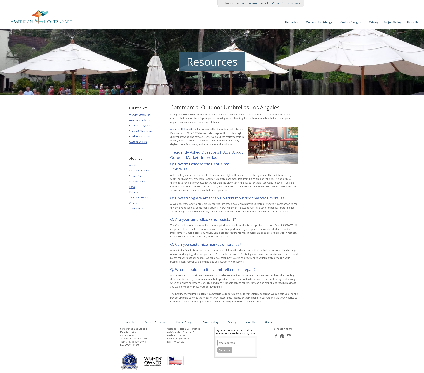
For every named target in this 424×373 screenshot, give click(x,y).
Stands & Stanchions (140, 131)
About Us (412, 22)
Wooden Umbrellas (139, 114)
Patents (133, 192)
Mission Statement (139, 170)
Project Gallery (393, 22)
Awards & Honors (139, 197)
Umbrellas (291, 22)
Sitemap (269, 322)
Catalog (374, 22)
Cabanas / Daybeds (140, 125)
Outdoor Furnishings (319, 22)
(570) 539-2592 (132, 345)
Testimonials (136, 208)
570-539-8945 (292, 3)
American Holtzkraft (181, 129)
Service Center (137, 176)
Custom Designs (350, 22)
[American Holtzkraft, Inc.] (37, 18)
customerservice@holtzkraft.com (262, 3)
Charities (134, 203)
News (132, 186)
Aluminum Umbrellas (140, 120)
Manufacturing (137, 181)
